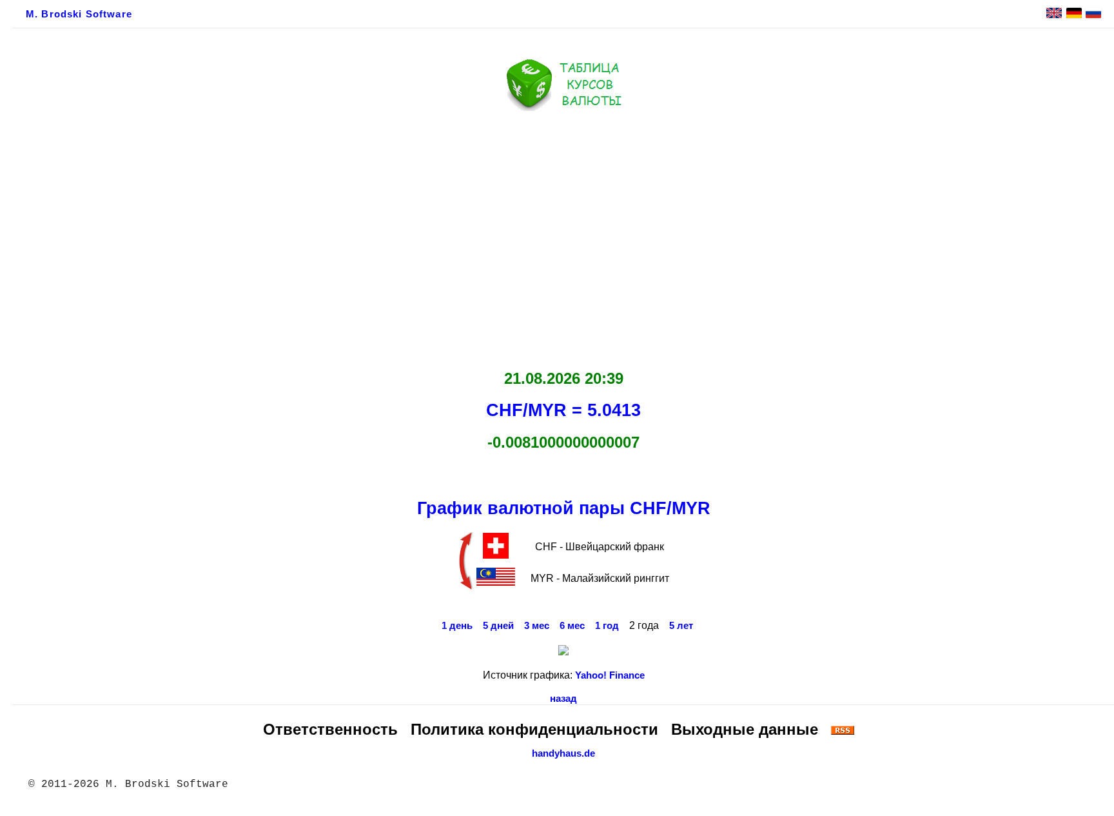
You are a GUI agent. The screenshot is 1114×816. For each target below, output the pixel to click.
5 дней (498, 626)
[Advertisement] (563, 236)
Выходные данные (744, 729)
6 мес (572, 626)
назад (563, 698)
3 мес (536, 626)
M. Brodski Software (79, 14)
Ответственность (330, 729)
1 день (457, 626)
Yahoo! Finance (610, 675)
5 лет (681, 626)
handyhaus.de (563, 753)
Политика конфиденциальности (534, 729)
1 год (607, 626)
